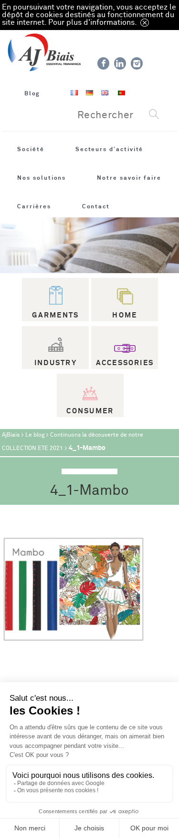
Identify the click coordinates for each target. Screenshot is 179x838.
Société (30, 149)
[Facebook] (103, 63)
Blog (32, 93)
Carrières (34, 206)
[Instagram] (137, 63)
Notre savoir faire (129, 178)
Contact (96, 206)
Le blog (34, 435)
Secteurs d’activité (109, 149)
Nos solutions (41, 178)
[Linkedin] (120, 63)
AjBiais (11, 435)
